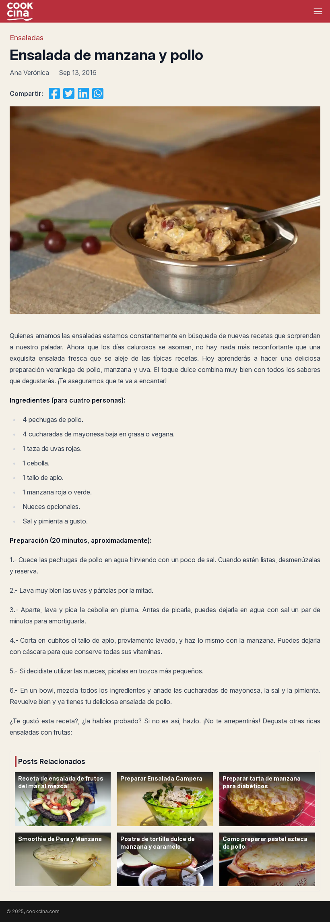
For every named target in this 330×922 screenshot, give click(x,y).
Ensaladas (26, 37)
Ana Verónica (29, 73)
